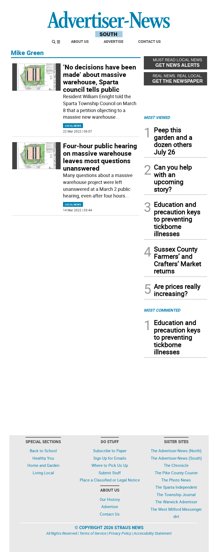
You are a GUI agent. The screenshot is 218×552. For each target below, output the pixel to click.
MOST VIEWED (157, 117)
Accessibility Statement (153, 533)
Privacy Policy (120, 533)
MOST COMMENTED (162, 310)
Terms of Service (92, 533)
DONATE (194, 6)
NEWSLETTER (164, 6)
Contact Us (149, 41)
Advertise (113, 41)
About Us (80, 41)
